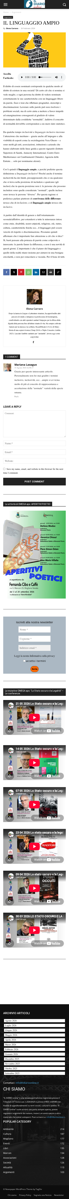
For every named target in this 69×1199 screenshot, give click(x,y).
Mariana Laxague (25, 364)
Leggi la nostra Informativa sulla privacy (34, 655)
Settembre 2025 (12, 1073)
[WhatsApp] (28, 272)
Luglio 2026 (10, 1025)
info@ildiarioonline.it (27, 1082)
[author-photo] (34, 304)
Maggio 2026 (11, 1034)
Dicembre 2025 (12, 1058)
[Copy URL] (58, 272)
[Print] (50, 272)
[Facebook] (6, 272)
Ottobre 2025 (11, 1068)
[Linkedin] (36, 272)
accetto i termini (35, 661)
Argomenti (16, 12)
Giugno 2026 (11, 1030)
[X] (14, 272)
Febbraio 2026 (11, 1049)
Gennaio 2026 (11, 1054)
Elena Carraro (12, 28)
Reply (16, 396)
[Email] (43, 272)
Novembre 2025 (12, 1063)
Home (6, 12)
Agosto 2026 (11, 1020)
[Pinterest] (21, 272)
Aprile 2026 (10, 1039)
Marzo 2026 (10, 1044)
